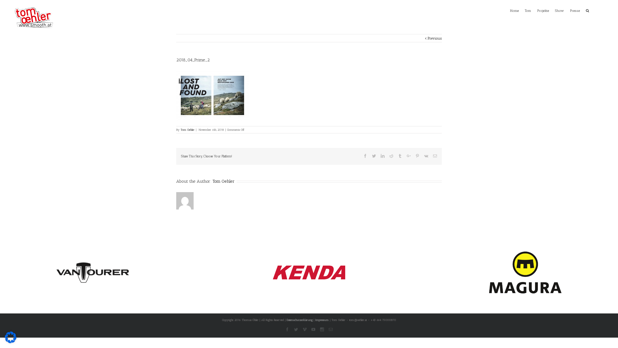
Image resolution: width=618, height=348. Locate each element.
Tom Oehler (188, 129)
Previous (435, 38)
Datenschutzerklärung (300, 320)
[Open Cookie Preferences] (10, 342)
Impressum (322, 320)
